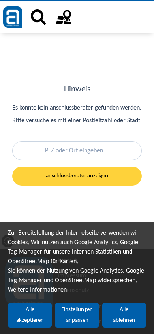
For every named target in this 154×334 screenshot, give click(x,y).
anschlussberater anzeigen (77, 176)
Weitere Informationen (37, 290)
